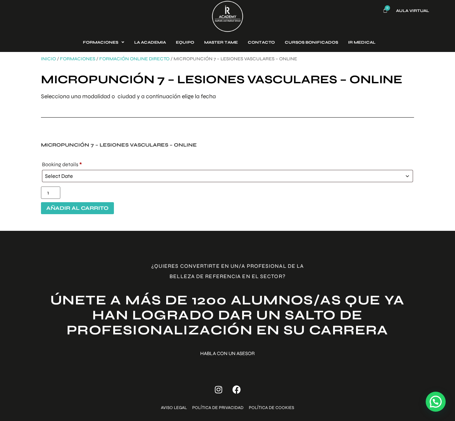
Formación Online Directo (134, 59)
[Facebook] (236, 389)
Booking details (62, 164)
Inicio (48, 59)
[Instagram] (218, 389)
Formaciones (77, 59)
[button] (436, 402)
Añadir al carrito (77, 208)
